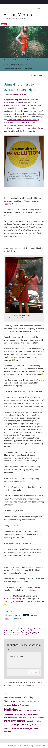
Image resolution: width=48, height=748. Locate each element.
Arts (6, 698)
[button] (24, 161)
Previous (33, 75)
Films (22, 705)
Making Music (22, 631)
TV (18, 728)
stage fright (30, 633)
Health (23, 629)
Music (36, 60)
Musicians (18, 717)
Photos (29, 60)
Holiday (11, 709)
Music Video (27, 717)
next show (31, 590)
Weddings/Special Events (12, 68)
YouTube (7, 731)
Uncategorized (29, 728)
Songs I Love (19, 725)
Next (41, 75)
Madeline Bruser (10, 204)
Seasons (8, 725)
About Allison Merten (10, 60)
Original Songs (38, 717)
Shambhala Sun (29, 131)
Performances (28, 68)
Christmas (20, 702)
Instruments (35, 710)
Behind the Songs (16, 698)
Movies (23, 714)
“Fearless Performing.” (13, 599)
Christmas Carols (32, 702)
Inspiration (24, 710)
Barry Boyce (38, 128)
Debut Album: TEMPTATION (19, 64)
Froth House (26, 315)
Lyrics (6, 64)
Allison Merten (18, 15)
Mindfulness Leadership (14, 102)
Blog (22, 60)
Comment (33, 672)
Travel (12, 728)
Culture (15, 705)
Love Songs (8, 714)
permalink (23, 635)
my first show (9, 251)
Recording (36, 721)
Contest (7, 705)
